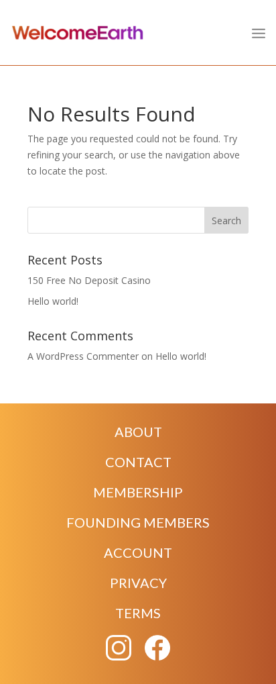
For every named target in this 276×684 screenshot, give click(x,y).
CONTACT (138, 462)
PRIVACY (138, 583)
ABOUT (138, 432)
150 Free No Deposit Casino (89, 280)
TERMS (138, 613)
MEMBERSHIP (138, 492)
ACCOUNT (138, 552)
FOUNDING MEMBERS (138, 522)
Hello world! (52, 301)
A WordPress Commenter (83, 356)
